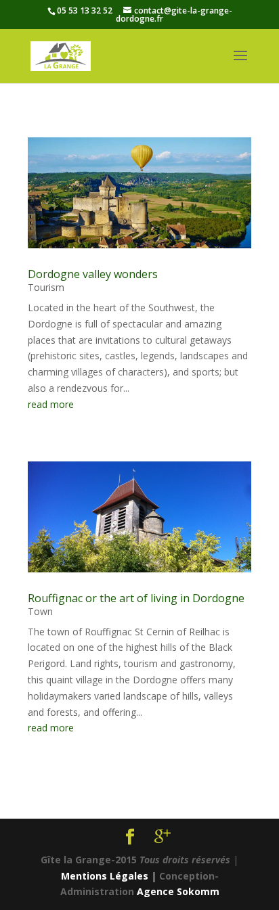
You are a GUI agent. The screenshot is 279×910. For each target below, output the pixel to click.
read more (51, 404)
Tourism (46, 287)
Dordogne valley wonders (93, 274)
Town (40, 611)
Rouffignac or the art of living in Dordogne (136, 598)
